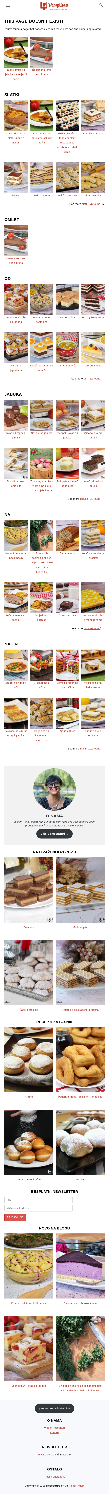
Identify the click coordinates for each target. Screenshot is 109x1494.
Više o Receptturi (52, 833)
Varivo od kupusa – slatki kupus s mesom (16, 138)
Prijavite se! (43, 1454)
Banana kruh (67, 553)
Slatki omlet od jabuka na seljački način (16, 74)
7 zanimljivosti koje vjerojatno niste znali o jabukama (41, 486)
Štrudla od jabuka (41, 433)
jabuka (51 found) (90, 498)
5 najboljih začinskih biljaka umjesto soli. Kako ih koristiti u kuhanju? (42, 562)
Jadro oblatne (41, 195)
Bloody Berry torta (93, 317)
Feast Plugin (76, 1485)
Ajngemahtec (67, 731)
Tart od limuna (92, 365)
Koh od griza (67, 317)
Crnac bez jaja (67, 615)
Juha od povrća (67, 365)
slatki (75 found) (91, 204)
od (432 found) (92, 378)
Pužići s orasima (67, 195)
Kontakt (54, 1432)
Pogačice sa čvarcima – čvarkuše (41, 736)
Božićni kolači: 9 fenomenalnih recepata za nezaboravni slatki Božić (67, 142)
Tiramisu (16, 195)
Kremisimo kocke (93, 133)
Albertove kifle (93, 195)
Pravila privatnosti (54, 1476)
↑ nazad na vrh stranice (54, 1408)
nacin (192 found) (90, 748)
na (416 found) (92, 628)
